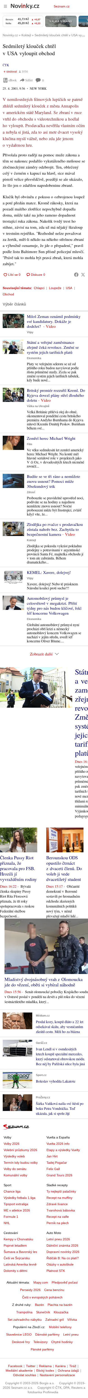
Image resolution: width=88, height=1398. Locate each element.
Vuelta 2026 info (57, 1143)
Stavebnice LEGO (19, 1334)
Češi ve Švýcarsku (17, 1258)
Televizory (40, 1342)
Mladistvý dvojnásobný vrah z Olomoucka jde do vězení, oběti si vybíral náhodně (44, 982)
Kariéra (60, 1366)
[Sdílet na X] (83, 274)
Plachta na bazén (60, 1305)
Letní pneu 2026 (58, 1239)
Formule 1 (11, 1216)
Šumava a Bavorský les (20, 1252)
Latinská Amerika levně (20, 1264)
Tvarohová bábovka (60, 1210)
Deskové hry (21, 1342)
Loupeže (55, 288)
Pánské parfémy (42, 1349)
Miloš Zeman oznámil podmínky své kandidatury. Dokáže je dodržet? (54, 321)
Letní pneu (71, 1334)
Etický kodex (45, 1370)
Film (29, 444)
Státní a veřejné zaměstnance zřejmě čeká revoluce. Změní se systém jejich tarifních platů (53, 347)
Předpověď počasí (65, 1282)
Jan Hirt (52, 1156)
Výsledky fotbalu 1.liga (19, 1198)
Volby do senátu (15, 1169)
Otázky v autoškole (60, 1264)
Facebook (15, 1366)
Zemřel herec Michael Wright (51, 438)
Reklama (45, 1366)
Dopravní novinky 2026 (62, 1252)
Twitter (30, 1366)
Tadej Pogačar (56, 1162)
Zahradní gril (54, 1319)
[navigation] (5, 6)
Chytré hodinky (62, 1342)
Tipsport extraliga (16, 1204)
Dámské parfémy (47, 1334)
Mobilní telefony (60, 1327)
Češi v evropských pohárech (42, 1297)
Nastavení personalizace (57, 1375)
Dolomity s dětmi (15, 1271)
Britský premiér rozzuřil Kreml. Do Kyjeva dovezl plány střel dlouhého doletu (56, 395)
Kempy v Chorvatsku (18, 1239)
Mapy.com (40, 1282)
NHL (7, 1223)
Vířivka (72, 1319)
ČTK (6, 65)
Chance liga (12, 1191)
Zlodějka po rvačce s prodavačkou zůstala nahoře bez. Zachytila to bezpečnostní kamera (55, 529)
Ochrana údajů (68, 1370)
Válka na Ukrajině (38, 406)
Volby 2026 (11, 1143)
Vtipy (30, 332)
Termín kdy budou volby (21, 1162)
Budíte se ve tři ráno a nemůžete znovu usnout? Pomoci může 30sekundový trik (53, 481)
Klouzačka (61, 1312)
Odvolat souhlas (24, 1375)
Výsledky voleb (14, 1156)
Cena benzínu (54, 1290)
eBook (13, 80)
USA (69, 288)
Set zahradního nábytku (25, 1319)
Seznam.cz (61, 6)
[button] (13, 321)
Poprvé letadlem (15, 1245)
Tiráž (72, 1366)
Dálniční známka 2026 (62, 1245)
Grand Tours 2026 (59, 1175)
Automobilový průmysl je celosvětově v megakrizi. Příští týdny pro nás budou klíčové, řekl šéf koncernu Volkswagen (54, 605)
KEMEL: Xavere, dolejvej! (49, 572)
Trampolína (24, 1312)
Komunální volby (15, 1175)
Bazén (39, 1305)
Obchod (8, 294)
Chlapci (39, 288)
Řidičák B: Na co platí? (62, 1258)
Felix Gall (53, 1169)
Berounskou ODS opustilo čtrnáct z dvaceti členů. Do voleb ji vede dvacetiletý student (64, 868)
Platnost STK (55, 1271)
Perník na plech (57, 1223)
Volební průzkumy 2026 (20, 1150)
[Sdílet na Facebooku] (76, 274)
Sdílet (29, 80)
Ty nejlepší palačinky (61, 1191)
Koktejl (31, 540)
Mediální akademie (19, 1370)
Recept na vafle (57, 1216)
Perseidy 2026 (30, 1290)
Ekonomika (34, 358)
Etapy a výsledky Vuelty (63, 1150)
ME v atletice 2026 (17, 1210)
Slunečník (43, 1312)
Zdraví (31, 492)
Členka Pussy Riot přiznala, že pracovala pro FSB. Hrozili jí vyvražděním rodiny (18, 868)
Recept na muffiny (59, 1198)
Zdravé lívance (57, 1204)
